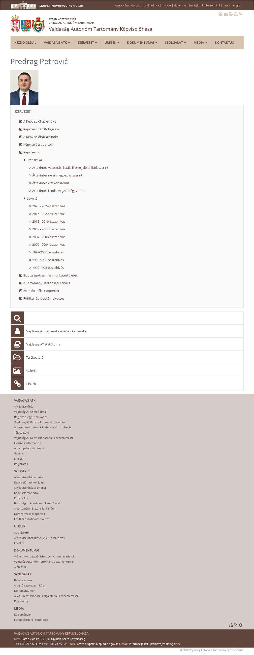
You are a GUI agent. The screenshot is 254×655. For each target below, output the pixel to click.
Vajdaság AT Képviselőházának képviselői (56, 331)
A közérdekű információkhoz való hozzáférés (42, 427)
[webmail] (226, 14)
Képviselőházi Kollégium (41, 129)
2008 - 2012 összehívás (48, 229)
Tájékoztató (35, 357)
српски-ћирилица (127, 5)
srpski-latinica (150, 5)
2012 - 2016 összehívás (48, 221)
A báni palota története (29, 448)
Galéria (31, 370)
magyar (166, 5)
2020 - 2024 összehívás (48, 206)
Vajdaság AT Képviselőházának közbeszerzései (43, 438)
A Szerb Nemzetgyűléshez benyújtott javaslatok (44, 556)
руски (226, 5)
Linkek (31, 383)
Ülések (111, 42)
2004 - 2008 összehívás (48, 237)
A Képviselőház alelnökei (41, 137)
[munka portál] (220, 14)
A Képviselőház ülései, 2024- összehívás (39, 538)
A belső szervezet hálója (29, 585)
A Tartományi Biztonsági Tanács (46, 283)
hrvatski (194, 5)
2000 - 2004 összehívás (48, 244)
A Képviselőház (23, 406)
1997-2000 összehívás (48, 252)
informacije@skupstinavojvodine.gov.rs (154, 644)
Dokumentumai (141, 42)
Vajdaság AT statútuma (43, 344)
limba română (211, 5)
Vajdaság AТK (55, 42)
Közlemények (22, 614)
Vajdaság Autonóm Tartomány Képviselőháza (100, 24)
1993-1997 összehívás (48, 260)
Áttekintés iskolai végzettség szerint (58, 190)
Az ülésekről (22, 532)
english (237, 5)
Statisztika (34, 160)
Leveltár (33, 198)
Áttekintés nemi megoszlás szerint (57, 175)
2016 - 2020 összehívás (48, 213)
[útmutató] (236, 14)
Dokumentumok (24, 590)
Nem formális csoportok (41, 290)
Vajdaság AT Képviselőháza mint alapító (39, 422)
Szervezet (86, 42)
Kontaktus (224, 42)
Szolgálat (174, 42)
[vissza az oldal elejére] (240, 625)
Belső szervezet (23, 580)
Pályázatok (21, 464)
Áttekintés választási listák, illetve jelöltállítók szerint (70, 167)
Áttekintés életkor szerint (50, 183)
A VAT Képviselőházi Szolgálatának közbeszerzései (46, 596)
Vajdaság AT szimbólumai (30, 412)
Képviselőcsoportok (38, 144)
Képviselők (31, 152)
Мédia (199, 42)
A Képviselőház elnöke (39, 121)
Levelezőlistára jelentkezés (31, 619)
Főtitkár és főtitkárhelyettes (43, 298)
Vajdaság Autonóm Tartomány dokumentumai (44, 561)
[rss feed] (240, 14)
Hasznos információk (27, 443)
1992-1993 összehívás (48, 267)
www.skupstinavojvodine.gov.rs (97, 644)
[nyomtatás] (231, 14)
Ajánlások (20, 567)
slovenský (180, 5)
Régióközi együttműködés (30, 417)
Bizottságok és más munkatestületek (50, 275)
